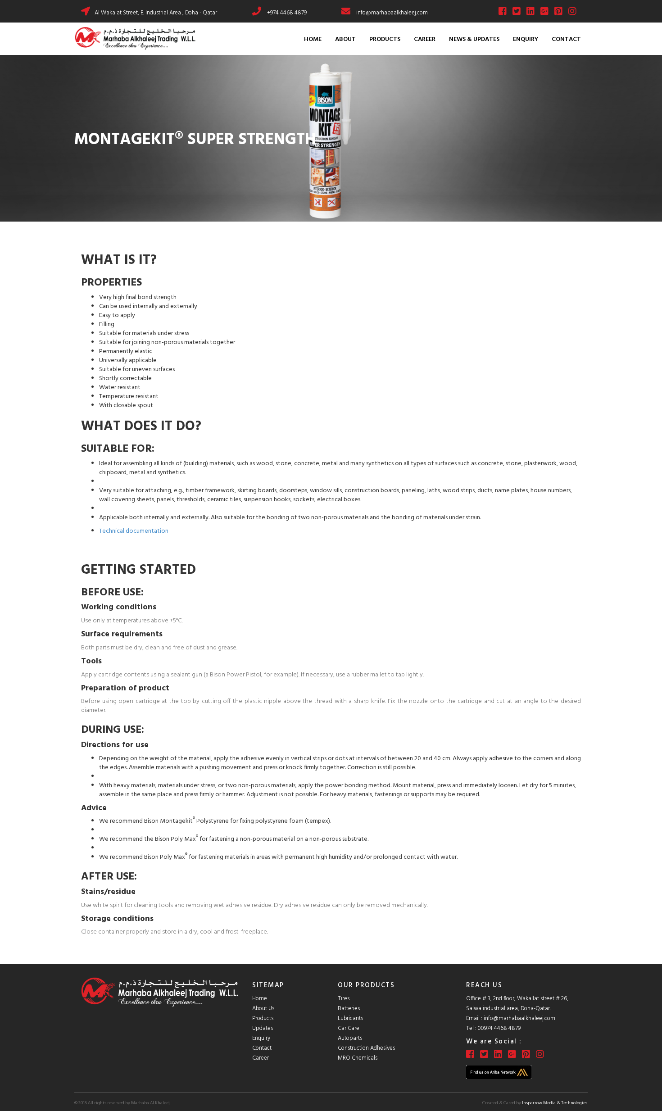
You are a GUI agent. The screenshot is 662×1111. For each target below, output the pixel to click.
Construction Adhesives (366, 1048)
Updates (262, 1028)
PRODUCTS (384, 39)
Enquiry (261, 1038)
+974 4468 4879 (287, 13)
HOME (313, 39)
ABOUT (345, 39)
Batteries (349, 1008)
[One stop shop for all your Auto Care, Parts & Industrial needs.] (135, 39)
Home (259, 998)
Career (260, 1058)
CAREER (424, 39)
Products (262, 1018)
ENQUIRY (525, 39)
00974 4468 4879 (499, 1028)
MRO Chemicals (357, 1058)
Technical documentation (133, 531)
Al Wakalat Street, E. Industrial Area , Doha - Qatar (156, 13)
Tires (343, 998)
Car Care (348, 1028)
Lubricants (350, 1018)
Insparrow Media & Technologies (554, 1102)
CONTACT (566, 39)
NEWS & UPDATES (474, 39)
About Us (263, 1008)
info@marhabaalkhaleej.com (392, 13)
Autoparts (350, 1038)
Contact (262, 1048)
